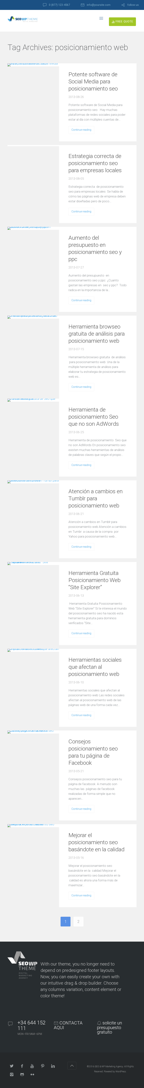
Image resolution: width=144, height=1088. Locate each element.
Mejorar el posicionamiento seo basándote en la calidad (96, 842)
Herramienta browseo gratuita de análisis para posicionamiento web (96, 333)
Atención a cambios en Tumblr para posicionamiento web (95, 498)
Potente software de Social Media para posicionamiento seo (93, 81)
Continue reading (81, 129)
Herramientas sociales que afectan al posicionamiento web (95, 666)
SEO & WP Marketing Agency (109, 1066)
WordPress (121, 1071)
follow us (133, 5)
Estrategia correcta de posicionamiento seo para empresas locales (95, 163)
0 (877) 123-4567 (59, 5)
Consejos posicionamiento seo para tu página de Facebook (93, 752)
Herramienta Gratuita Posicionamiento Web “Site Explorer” (94, 580)
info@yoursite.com (98, 5)
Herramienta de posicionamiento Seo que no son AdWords (93, 416)
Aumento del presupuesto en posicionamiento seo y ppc (95, 248)
